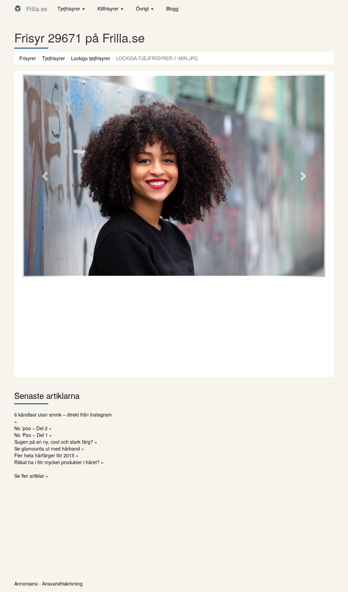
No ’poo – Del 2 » (33, 428)
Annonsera (26, 583)
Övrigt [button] (143, 8)
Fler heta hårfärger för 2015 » (46, 455)
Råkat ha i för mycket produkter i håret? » (59, 462)
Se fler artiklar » (31, 475)
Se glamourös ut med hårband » (49, 448)
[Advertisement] (174, 326)
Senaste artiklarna (47, 395)
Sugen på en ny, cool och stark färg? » (55, 441)
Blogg (172, 8)
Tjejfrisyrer (53, 58)
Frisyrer (27, 58)
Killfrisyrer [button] (109, 8)
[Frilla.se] (17, 8)
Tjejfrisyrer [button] (69, 8)
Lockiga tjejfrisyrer (90, 58)
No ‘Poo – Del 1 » (33, 435)
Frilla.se (36, 8)
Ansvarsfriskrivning (62, 583)
